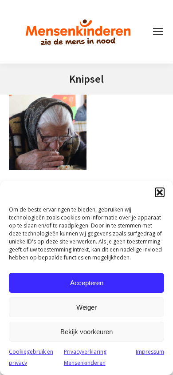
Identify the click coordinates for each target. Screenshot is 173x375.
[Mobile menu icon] (158, 31)
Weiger (86, 307)
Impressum (150, 351)
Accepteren (86, 283)
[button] (159, 192)
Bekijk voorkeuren (86, 331)
